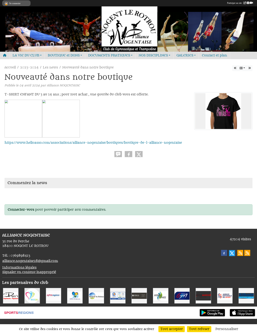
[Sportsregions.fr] (53, 296)
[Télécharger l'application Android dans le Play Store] (212, 312)
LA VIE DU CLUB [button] (26, 55)
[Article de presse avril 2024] (235, 68)
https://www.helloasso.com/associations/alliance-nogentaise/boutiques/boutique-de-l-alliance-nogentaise (93, 143)
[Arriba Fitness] (160, 296)
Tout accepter (171, 329)
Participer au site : (235, 3)
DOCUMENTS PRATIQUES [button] (109, 55)
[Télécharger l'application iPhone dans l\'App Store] (242, 312)
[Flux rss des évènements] (247, 253)
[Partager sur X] (139, 154)
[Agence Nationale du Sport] (225, 296)
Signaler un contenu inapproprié (29, 272)
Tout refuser (199, 329)
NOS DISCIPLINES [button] (153, 55)
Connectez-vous (21, 210)
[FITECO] (139, 296)
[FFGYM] (182, 296)
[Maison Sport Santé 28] (32, 296)
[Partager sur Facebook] (128, 154)
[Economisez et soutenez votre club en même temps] (249, 68)
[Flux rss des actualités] (240, 253)
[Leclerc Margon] (117, 296)
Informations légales (19, 268)
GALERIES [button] (184, 55)
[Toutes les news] (242, 68)
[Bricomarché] (203, 296)
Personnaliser (226, 329)
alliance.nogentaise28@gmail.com (30, 261)
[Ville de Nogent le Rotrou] (96, 296)
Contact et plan (214, 55)
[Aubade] (246, 296)
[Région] (75, 296)
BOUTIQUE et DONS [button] (64, 55)
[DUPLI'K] (10, 296)
